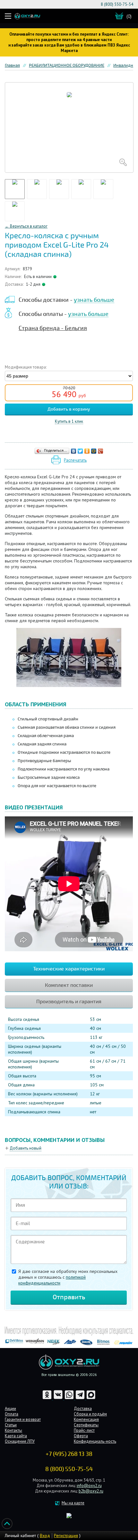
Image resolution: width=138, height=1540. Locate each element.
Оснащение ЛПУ (20, 1441)
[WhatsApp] (69, 1398)
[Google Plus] (100, 451)
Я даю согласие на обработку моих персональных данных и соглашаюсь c (67, 1277)
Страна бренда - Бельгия (53, 328)
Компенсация (86, 1419)
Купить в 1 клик (69, 421)
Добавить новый (25, 1148)
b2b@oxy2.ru (91, 1491)
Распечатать (75, 460)
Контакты (13, 1430)
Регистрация (66, 1535)
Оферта (81, 1436)
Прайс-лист (84, 1430)
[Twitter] (80, 451)
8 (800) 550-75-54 (117, 4)
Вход (45, 1535)
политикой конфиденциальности (52, 1280)
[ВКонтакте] (73, 451)
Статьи (11, 1425)
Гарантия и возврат (23, 1419)
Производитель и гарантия (68, 1001)
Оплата (11, 1414)
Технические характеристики (69, 969)
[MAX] (91, 1398)
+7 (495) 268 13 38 (69, 1453)
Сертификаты (86, 1425)
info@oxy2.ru (89, 1485)
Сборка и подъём (90, 1414)
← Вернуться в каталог (26, 226)
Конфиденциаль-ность (95, 1441)
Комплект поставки (69, 985)
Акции (10, 1408)
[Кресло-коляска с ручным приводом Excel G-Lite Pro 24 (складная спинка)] (69, 127)
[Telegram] (80, 1398)
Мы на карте (73, 1503)
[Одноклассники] (87, 451)
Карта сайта (16, 1436)
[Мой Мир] (94, 451)
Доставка (83, 1408)
